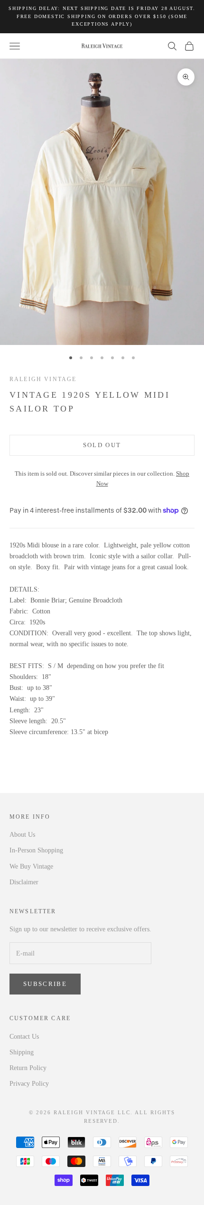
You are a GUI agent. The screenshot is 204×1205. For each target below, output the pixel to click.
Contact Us (24, 1036)
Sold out (102, 445)
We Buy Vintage (31, 866)
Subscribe (45, 983)
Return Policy (27, 1067)
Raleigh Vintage (42, 379)
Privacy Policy (29, 1083)
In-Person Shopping (36, 850)
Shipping (21, 1052)
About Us (22, 834)
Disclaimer (23, 882)
